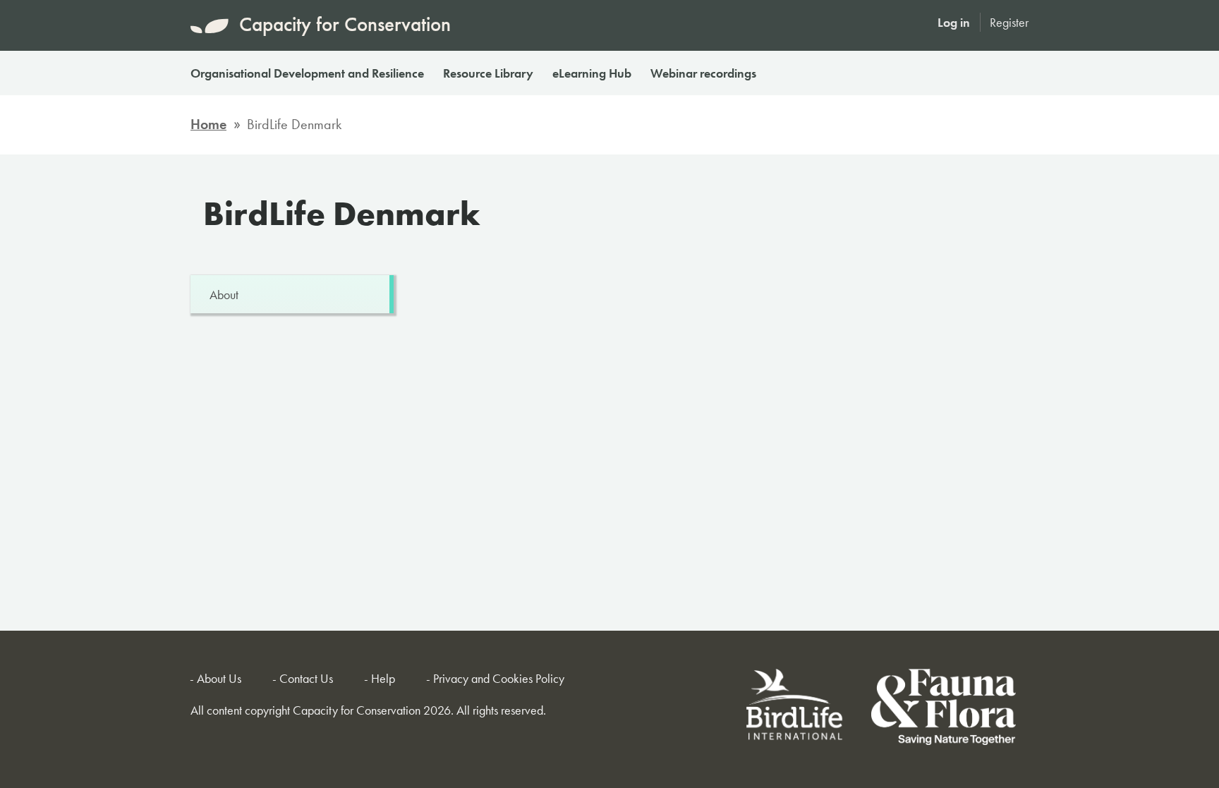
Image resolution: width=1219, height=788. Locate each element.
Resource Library (488, 73)
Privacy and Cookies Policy (498, 678)
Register (1009, 22)
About (224, 294)
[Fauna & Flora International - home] (944, 709)
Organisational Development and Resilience (307, 73)
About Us (219, 678)
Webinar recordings (703, 73)
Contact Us (306, 678)
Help (383, 678)
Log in (954, 22)
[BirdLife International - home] (795, 709)
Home (208, 124)
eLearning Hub (591, 73)
